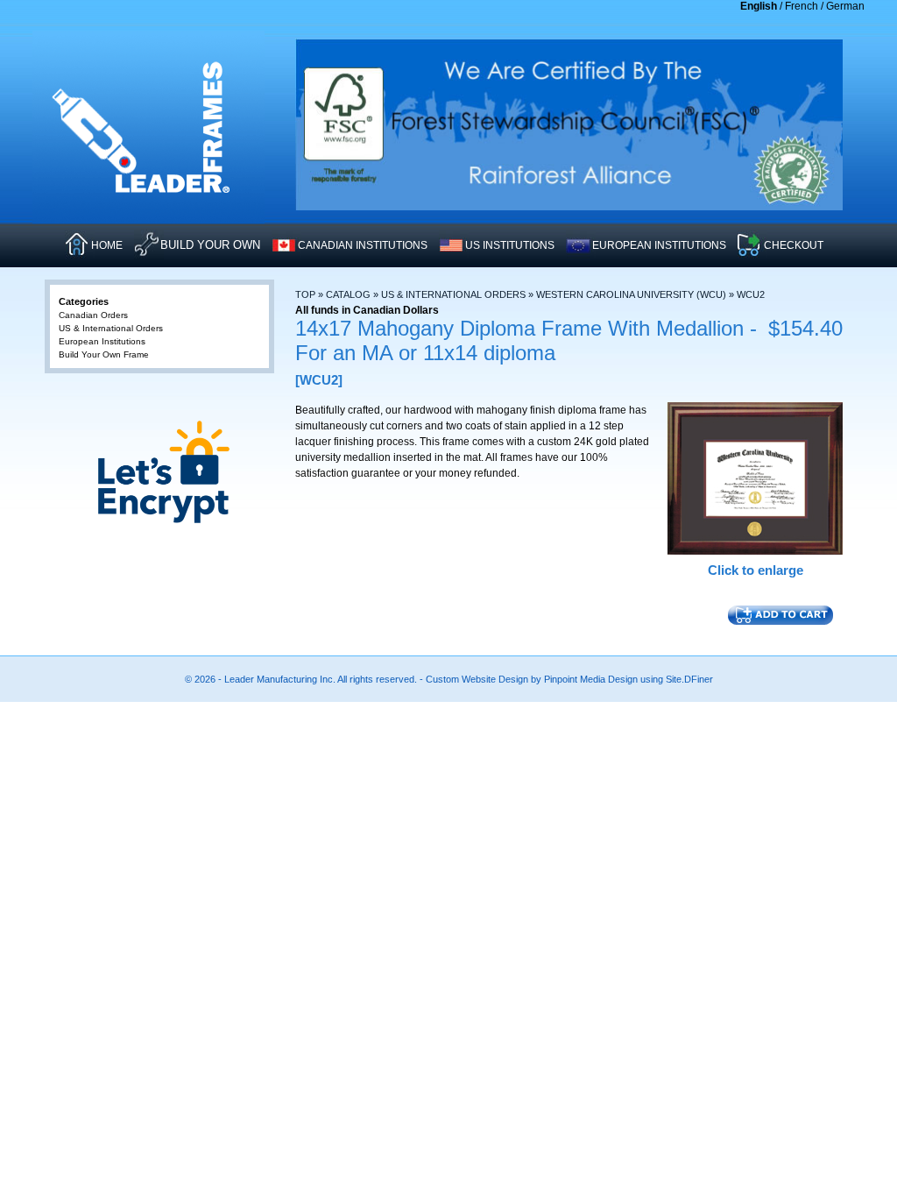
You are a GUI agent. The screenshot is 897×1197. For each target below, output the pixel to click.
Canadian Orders (93, 315)
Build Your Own (210, 244)
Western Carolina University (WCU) (631, 294)
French (801, 6)
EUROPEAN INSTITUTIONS (659, 245)
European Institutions (102, 341)
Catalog (348, 294)
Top (305, 294)
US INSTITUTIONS (509, 245)
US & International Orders (453, 294)
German (845, 6)
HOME (107, 245)
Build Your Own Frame (104, 354)
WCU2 (751, 294)
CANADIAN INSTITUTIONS (362, 245)
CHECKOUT (793, 245)
